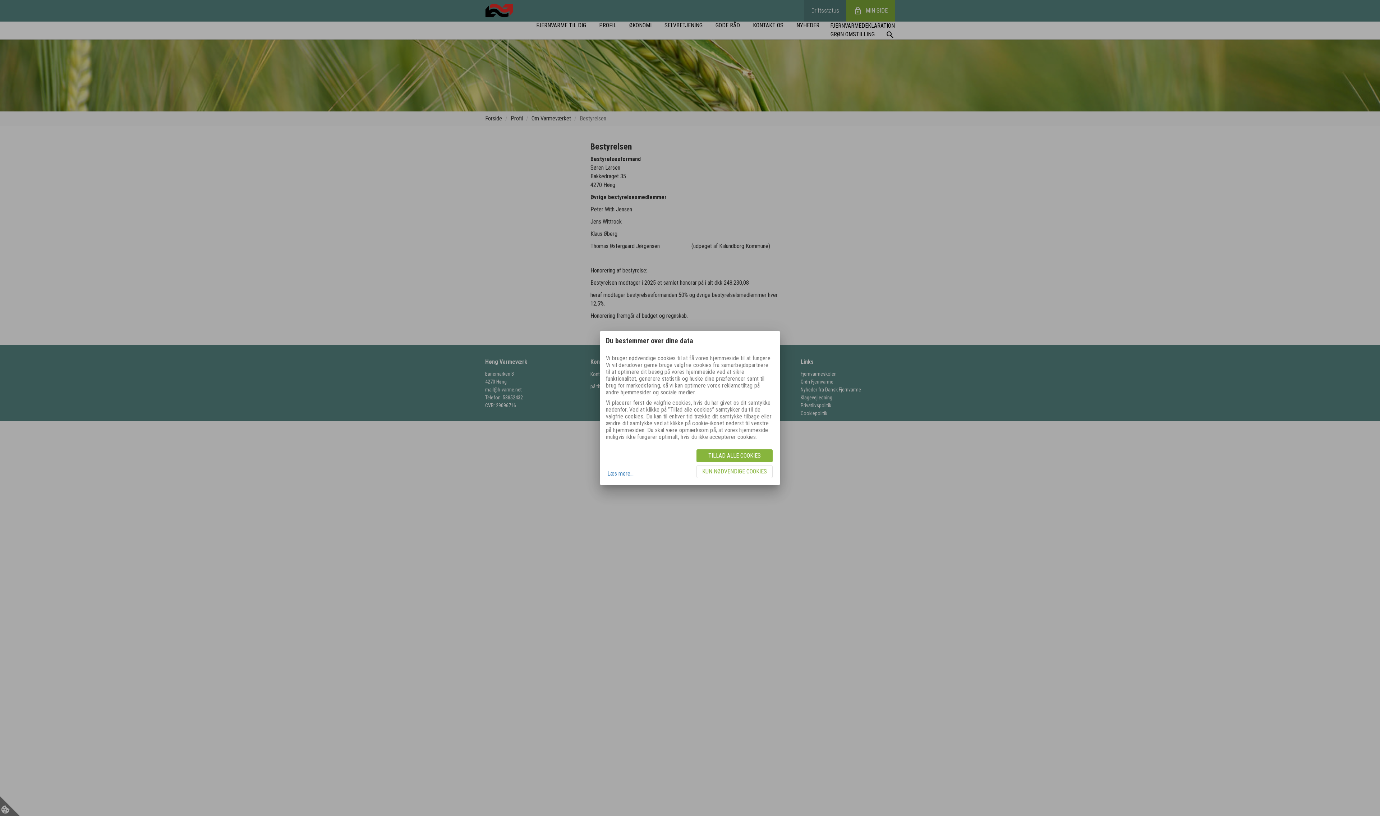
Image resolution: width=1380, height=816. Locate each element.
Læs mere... (620, 473)
